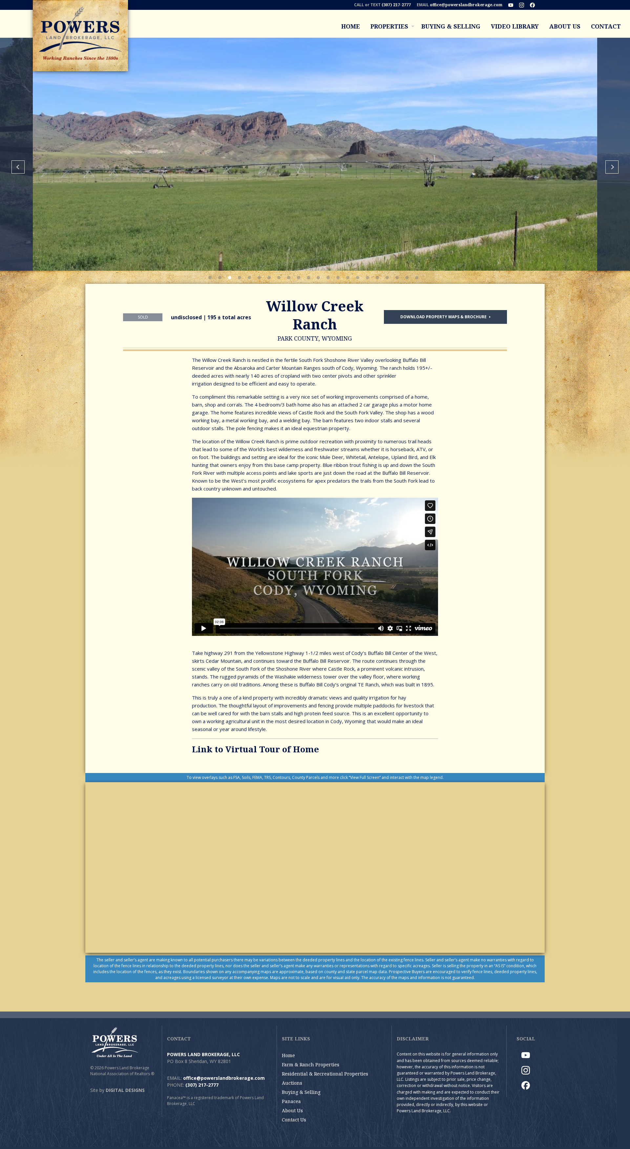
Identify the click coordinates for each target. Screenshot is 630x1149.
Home (350, 26)
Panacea (291, 1101)
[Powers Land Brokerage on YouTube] (513, 5)
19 (387, 277)
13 (328, 277)
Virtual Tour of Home (272, 749)
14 (338, 277)
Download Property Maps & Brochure (444, 317)
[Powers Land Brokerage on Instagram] (524, 5)
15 (347, 277)
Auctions (292, 1083)
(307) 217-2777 (396, 5)
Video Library (515, 26)
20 (397, 277)
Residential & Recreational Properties (325, 1074)
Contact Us (294, 1120)
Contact (606, 26)
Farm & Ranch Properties (310, 1064)
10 (298, 277)
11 (308, 277)
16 (357, 277)
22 (416, 277)
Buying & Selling (450, 26)
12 (318, 277)
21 (407, 277)
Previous (18, 167)
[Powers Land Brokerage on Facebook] (535, 5)
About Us (564, 26)
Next (612, 167)
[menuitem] (350, 26)
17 (367, 277)
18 (377, 277)
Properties (389, 26)
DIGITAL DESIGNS (125, 1090)
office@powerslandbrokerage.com (466, 5)
